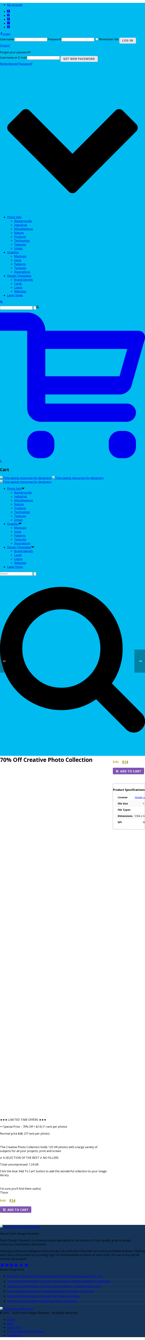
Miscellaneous (23, 229)
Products (20, 237)
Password (54, 39)
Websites (20, 291)
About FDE (14, 1327)
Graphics (13, 252)
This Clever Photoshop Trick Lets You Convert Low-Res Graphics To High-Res (58, 1281)
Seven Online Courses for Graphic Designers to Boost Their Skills (50, 1291)
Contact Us (14, 1335)
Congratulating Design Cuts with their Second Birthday (43, 1296)
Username (7, 39)
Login (6, 34)
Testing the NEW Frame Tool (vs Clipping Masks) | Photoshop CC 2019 (54, 1286)
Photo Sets (14, 217)
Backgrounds (23, 221)
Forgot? (5, 45)
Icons (17, 260)
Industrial (20, 225)
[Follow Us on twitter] (21, 1266)
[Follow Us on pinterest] (16, 1266)
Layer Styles (15, 295)
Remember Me (108, 39)
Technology (22, 241)
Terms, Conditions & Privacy (25, 1331)
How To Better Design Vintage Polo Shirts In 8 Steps (42, 1301)
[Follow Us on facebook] (2, 1266)
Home (11, 1320)
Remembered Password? (16, 64)
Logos (18, 287)
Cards (18, 284)
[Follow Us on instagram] (11, 1266)
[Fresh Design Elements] (16, 1309)
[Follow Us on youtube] (26, 1266)
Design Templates (19, 276)
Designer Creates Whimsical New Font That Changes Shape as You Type (55, 1276)
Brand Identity (23, 280)
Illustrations (22, 272)
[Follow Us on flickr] (6, 1266)
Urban (18, 248)
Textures (20, 244)
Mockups (20, 256)
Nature (19, 233)
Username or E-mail (13, 58)
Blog (10, 1323)
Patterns (20, 264)
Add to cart (17, 1210)
